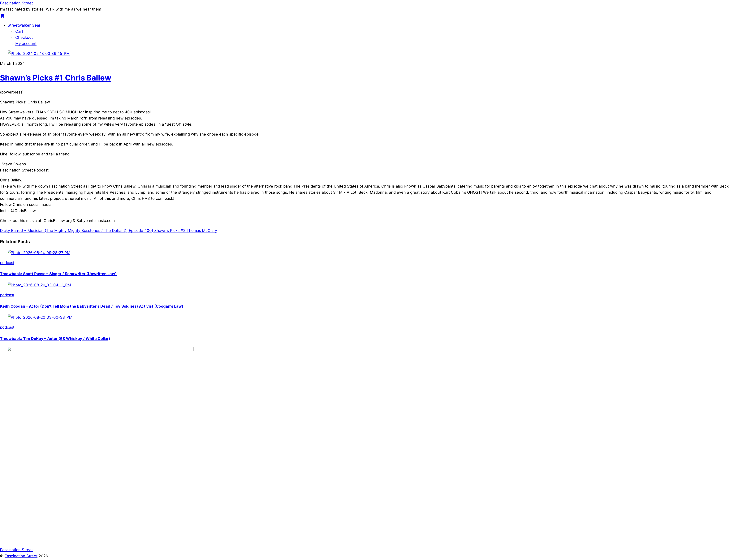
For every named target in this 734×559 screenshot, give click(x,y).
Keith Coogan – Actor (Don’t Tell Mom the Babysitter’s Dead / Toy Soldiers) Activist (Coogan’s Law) (91, 306)
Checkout (24, 37)
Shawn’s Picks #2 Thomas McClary (185, 230)
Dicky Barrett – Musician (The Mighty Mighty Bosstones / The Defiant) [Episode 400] (76, 230)
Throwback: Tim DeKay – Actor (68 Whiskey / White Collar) (55, 338)
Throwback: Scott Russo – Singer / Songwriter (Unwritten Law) (58, 273)
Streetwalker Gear (24, 25)
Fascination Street (21, 556)
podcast (7, 262)
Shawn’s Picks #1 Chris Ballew (55, 77)
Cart (19, 31)
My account (26, 43)
